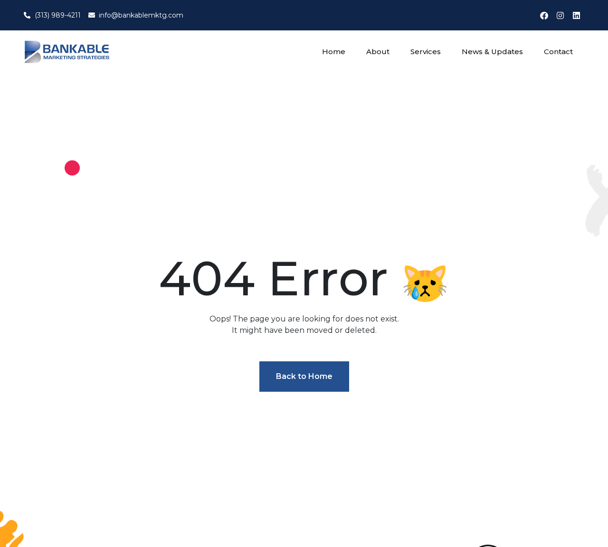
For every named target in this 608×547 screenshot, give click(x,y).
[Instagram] (560, 15)
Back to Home (304, 376)
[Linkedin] (576, 15)
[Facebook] (544, 15)
